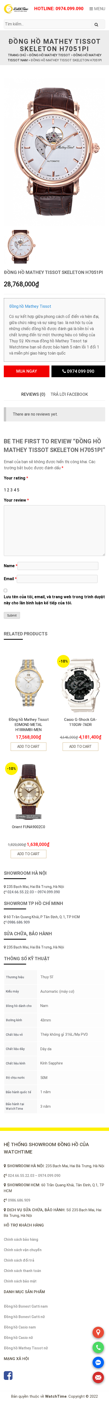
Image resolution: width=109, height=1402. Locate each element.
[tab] (33, 394)
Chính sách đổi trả (19, 1260)
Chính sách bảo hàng (21, 1239)
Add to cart (28, 746)
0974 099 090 (80, 371)
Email (10, 578)
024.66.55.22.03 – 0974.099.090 (34, 892)
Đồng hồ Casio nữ (18, 1338)
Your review (16, 500)
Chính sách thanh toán (22, 1271)
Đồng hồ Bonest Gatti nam (26, 1306)
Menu (99, 8)
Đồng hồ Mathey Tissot (30, 306)
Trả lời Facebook (69, 394)
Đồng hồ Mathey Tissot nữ (26, 1348)
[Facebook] (8, 1378)
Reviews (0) (33, 394)
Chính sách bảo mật (20, 1281)
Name (10, 565)
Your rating (16, 478)
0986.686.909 (18, 922)
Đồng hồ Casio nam (20, 1327)
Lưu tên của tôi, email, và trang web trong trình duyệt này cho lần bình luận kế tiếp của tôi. (54, 599)
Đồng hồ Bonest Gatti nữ (24, 1317)
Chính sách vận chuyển (23, 1250)
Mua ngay (26, 371)
